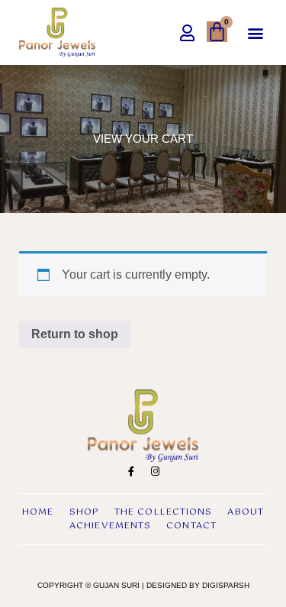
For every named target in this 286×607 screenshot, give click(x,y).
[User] (186, 32)
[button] (255, 32)
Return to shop (74, 334)
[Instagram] (155, 472)
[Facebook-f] (131, 472)
